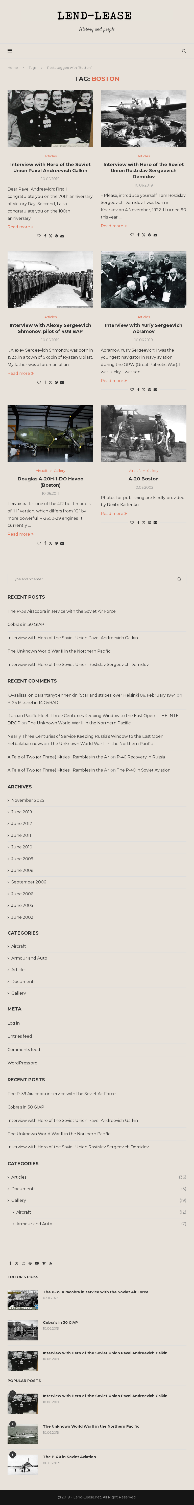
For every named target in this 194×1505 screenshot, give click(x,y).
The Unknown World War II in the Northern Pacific (59, 651)
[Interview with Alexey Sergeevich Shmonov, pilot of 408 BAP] (50, 279)
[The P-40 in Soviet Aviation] (23, 1465)
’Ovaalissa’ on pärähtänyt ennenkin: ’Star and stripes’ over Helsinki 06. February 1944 (92, 695)
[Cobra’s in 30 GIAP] (23, 1330)
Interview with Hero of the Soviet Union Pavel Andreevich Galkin (73, 637)
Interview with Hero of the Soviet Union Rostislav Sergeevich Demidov (144, 171)
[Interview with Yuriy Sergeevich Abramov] (143, 279)
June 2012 (21, 823)
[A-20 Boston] (143, 433)
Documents (23, 981)
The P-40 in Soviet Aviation (144, 770)
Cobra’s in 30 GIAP (26, 624)
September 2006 (28, 882)
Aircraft (18, 946)
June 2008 (22, 870)
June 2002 (22, 917)
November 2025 (27, 800)
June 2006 (22, 894)
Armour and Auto (29, 958)
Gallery (18, 993)
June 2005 (22, 905)
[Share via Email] (62, 236)
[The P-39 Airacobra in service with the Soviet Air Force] (23, 1300)
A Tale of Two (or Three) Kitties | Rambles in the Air (58, 757)
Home (13, 68)
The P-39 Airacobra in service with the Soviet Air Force (62, 611)
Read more (19, 227)
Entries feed (20, 1036)
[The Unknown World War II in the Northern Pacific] (23, 1434)
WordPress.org (23, 1063)
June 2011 (21, 835)
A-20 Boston (144, 479)
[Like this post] (39, 236)
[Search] (183, 51)
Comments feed (24, 1049)
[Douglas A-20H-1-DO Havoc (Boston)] (50, 433)
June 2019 (21, 812)
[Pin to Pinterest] (56, 236)
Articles (18, 969)
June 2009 (22, 858)
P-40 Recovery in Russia (141, 757)
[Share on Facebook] (45, 236)
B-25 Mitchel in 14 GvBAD (33, 702)
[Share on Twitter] (50, 236)
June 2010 (21, 847)
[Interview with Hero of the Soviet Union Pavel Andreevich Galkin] (50, 118)
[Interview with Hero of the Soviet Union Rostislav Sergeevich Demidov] (143, 118)
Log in (14, 1023)
